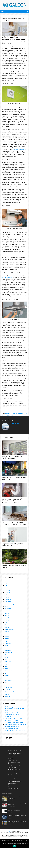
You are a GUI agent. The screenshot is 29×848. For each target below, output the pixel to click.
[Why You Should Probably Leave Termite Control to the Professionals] (14, 513)
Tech (6, 678)
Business (7, 588)
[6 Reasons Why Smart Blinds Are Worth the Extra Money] (14, 447)
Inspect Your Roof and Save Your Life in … (14, 766)
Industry (7, 634)
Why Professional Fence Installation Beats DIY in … (17, 822)
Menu (2, 11)
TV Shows (8, 689)
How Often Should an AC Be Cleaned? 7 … (14, 757)
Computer (8, 599)
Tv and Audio (8, 687)
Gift (6, 622)
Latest (7, 645)
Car (6, 594)
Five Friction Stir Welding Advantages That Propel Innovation (12, 714)
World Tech (8, 696)
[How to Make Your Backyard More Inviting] (14, 556)
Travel (6, 685)
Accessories (8, 581)
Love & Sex (8, 650)
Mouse (7, 655)
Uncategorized (9, 692)
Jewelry (7, 638)
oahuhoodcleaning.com (19, 149)
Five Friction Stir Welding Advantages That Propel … (14, 783)
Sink (12, 415)
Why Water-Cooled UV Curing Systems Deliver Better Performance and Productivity (14, 720)
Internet (7, 636)
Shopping (7, 668)
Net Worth (8, 661)
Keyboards (8, 643)
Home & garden (6, 43)
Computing (8, 601)
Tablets (7, 675)
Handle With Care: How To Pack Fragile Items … (14, 770)
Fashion (7, 613)
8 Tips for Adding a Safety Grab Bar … (14, 773)
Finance (7, 615)
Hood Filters (19, 413)
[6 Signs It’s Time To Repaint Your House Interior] (14, 534)
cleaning (7, 413)
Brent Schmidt (18, 42)
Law (6, 648)
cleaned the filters (7, 277)
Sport (6, 673)
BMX (6, 585)
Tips (6, 682)
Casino (7, 597)
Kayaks (7, 641)
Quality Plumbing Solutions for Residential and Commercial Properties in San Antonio (12, 501)
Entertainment (9, 611)
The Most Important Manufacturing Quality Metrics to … (13, 788)
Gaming (7, 620)
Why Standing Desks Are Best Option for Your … (14, 754)
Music (6, 659)
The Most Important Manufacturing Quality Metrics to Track (14, 708)
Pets (6, 664)
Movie (6, 657)
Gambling (7, 618)
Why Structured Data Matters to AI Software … (17, 816)
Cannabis (7, 592)
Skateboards (8, 671)
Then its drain (22, 176)
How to (7, 631)
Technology (8, 680)
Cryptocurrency (9, 604)
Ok (15, 845)
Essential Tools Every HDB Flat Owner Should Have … (14, 762)
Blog (6, 583)
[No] (27, 843)
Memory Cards (9, 652)
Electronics (8, 608)
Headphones (8, 625)
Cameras (7, 590)
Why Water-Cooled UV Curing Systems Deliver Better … (15, 809)
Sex (6, 666)
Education (8, 606)
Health (7, 627)
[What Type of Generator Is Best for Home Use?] (14, 468)
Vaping (7, 694)
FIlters (13, 413)
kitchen (8, 415)
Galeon (10, 831)
